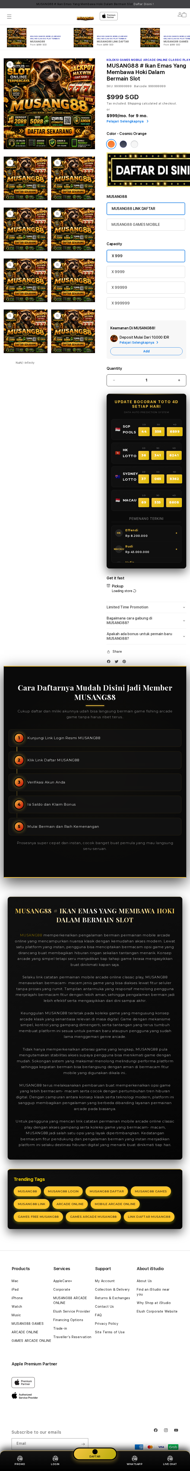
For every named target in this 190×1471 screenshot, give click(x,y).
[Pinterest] (125, 662)
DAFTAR (95, 1456)
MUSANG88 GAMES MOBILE (135, 224)
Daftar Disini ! (144, 4)
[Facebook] (110, 662)
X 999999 (120, 303)
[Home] (85, 19)
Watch (17, 1306)
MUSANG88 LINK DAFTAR (133, 208)
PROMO (20, 1464)
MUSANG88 (31, 935)
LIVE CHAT (170, 1464)
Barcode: (140, 86)
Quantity (114, 368)
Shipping (134, 103)
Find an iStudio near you (153, 1292)
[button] (9, 16)
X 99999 (119, 287)
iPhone (17, 1298)
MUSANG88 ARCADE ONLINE (70, 1300)
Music (16, 1315)
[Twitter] (117, 662)
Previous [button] (6, 4)
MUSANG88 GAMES (151, 1191)
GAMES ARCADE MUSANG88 (93, 1216)
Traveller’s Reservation (72, 1337)
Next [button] (184, 4)
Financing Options (68, 1320)
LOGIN (55, 1464)
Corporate (61, 1289)
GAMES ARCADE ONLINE (31, 1341)
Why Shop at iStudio (154, 1303)
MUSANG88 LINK (31, 1204)
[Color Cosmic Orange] (111, 144)
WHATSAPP (134, 1464)
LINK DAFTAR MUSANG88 (149, 1216)
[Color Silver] (134, 144)
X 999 (117, 256)
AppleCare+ (62, 1281)
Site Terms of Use (110, 1332)
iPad (15, 1289)
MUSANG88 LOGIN (63, 1191)
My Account (105, 1281)
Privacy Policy (106, 1323)
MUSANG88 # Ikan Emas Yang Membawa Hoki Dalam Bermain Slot (95, 4)
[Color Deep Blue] (123, 144)
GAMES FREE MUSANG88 (38, 1216)
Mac (15, 1281)
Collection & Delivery (112, 1289)
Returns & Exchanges (112, 1298)
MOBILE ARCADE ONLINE (115, 1204)
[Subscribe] (83, 1444)
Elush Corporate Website (157, 1311)
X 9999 (118, 272)
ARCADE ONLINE (70, 1204)
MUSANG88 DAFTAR (107, 1191)
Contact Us (104, 1306)
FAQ (98, 1315)
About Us (144, 1281)
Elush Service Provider (71, 1311)
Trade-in (60, 1328)
